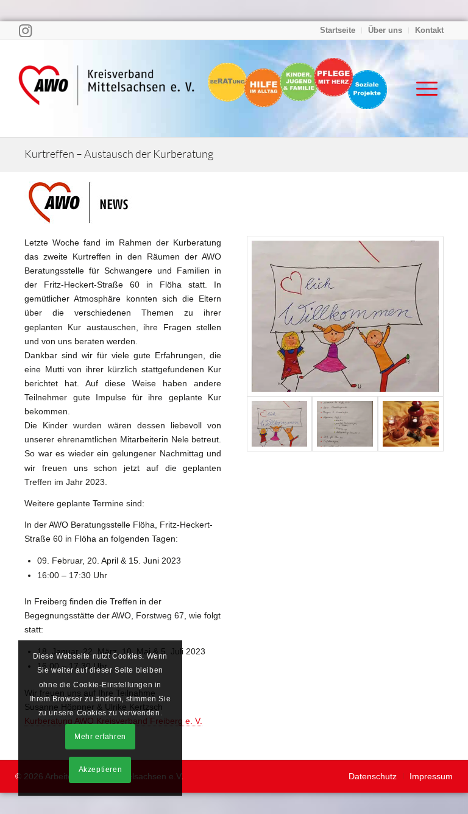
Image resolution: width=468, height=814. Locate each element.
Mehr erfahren (100, 736)
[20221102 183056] (345, 316)
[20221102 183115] (345, 423)
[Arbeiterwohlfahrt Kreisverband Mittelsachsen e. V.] (106, 88)
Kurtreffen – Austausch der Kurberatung (118, 153)
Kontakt (429, 30)
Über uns (385, 30)
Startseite (337, 30)
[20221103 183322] (411, 423)
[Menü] (421, 88)
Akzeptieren (100, 769)
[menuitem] (338, 30)
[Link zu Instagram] (25, 30)
